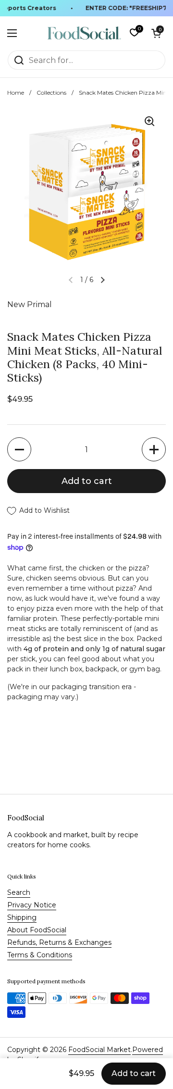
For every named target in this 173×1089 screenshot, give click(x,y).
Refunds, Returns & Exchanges (59, 942)
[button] (156, 33)
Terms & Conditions (39, 955)
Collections (51, 92)
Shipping (22, 917)
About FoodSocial (36, 930)
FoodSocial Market (99, 1049)
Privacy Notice (31, 905)
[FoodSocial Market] (84, 33)
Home (15, 92)
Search (18, 892)
